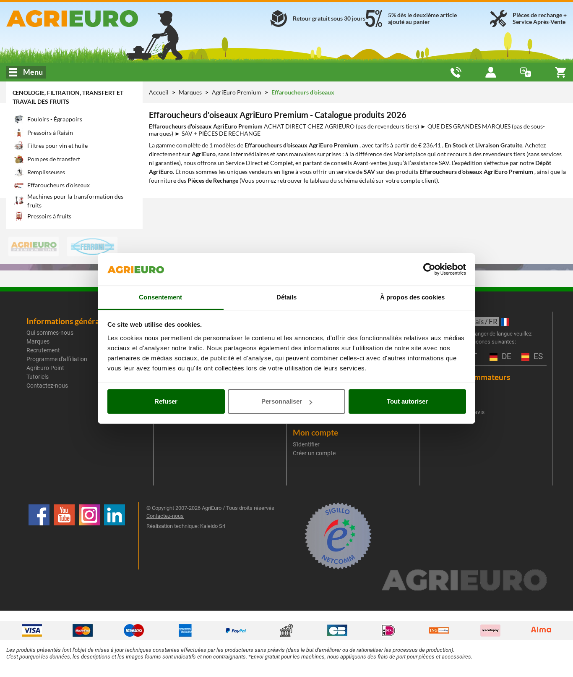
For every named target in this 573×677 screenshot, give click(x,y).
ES (537, 356)
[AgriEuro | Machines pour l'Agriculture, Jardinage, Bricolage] (95, 18)
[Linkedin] (114, 535)
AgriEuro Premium (237, 92)
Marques (191, 92)
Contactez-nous (47, 385)
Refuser (165, 401)
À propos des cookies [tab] (412, 297)
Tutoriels (37, 376)
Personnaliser (281, 401)
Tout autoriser (407, 401)
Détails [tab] (286, 297)
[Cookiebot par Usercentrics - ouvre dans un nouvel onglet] (429, 269)
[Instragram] (89, 535)
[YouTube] (64, 535)
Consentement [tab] (160, 297)
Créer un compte (314, 453)
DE (505, 356)
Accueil (159, 92)
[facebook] (39, 535)
